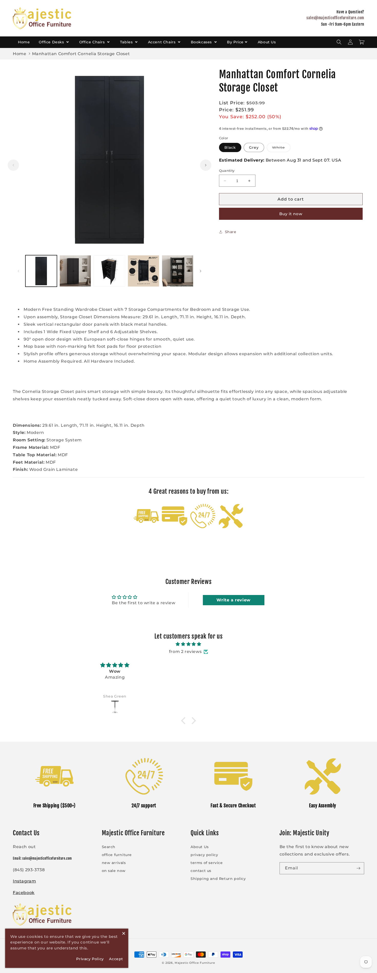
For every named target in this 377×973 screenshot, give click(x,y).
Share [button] (230, 232)
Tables (127, 42)
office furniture (117, 854)
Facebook (24, 892)
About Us (267, 42)
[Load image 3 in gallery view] (109, 271)
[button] (339, 42)
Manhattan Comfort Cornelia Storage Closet (81, 53)
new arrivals (114, 862)
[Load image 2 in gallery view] (75, 271)
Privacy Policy (90, 959)
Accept (116, 959)
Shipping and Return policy (218, 878)
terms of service (207, 862)
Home (24, 42)
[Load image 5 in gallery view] (177, 271)
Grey (254, 147)
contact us (201, 870)
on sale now (114, 870)
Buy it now (290, 213)
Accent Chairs (162, 42)
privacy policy (204, 854)
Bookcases (202, 42)
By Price (235, 42)
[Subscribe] (358, 868)
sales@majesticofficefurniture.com (335, 17)
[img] (188, 644)
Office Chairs (92, 42)
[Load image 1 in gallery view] (41, 271)
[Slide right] (205, 165)
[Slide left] (13, 165)
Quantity (227, 170)
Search (109, 847)
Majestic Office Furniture (195, 963)
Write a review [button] (233, 600)
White (281, 148)
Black (230, 147)
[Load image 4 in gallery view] (143, 271)
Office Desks (52, 42)
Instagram (24, 881)
